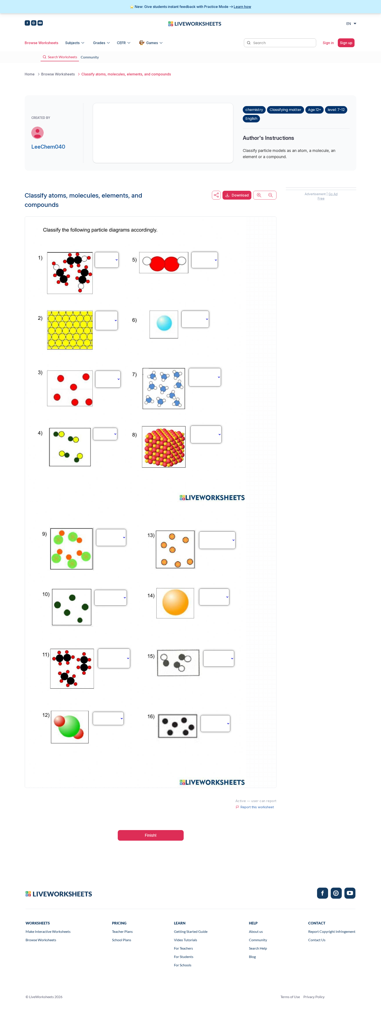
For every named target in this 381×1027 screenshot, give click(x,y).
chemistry (254, 109)
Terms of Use (290, 997)
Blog (252, 956)
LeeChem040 (48, 147)
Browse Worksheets (41, 43)
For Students (183, 956)
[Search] (249, 42)
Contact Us (316, 940)
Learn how (242, 6)
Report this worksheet (257, 807)
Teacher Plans (122, 931)
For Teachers (183, 948)
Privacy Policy (314, 997)
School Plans (121, 940)
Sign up (346, 43)
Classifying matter (285, 109)
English (251, 118)
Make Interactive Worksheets (48, 931)
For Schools (182, 965)
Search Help (258, 948)
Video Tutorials (185, 940)
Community (258, 940)
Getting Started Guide (190, 931)
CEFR (121, 43)
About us (256, 931)
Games (152, 43)
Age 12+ (314, 109)
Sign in (328, 43)
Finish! (151, 835)
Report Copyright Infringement (331, 931)
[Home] (194, 23)
